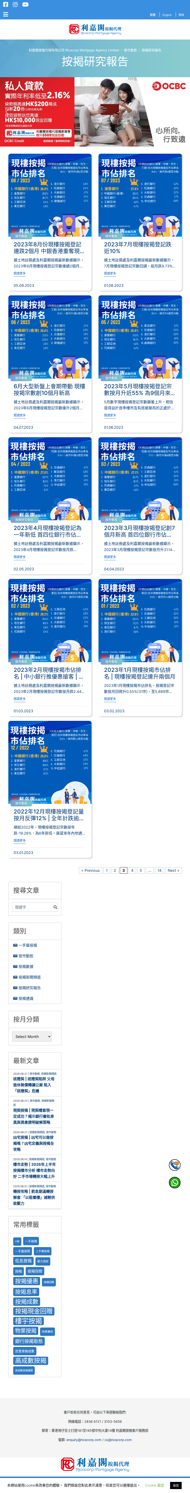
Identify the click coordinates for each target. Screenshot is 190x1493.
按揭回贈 (49, 1282)
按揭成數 (26, 1301)
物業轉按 (47, 1331)
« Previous (90, 870)
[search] (31, 907)
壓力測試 (42, 1261)
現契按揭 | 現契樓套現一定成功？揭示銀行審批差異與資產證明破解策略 (33, 1116)
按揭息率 (26, 1291)
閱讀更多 (20, 273)
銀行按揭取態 (29, 1341)
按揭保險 (35, 1271)
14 (160, 870)
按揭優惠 (26, 1281)
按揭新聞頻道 (30, 977)
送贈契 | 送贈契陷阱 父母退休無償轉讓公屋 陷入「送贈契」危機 (33, 1085)
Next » (173, 870)
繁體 (152, 15)
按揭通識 (26, 998)
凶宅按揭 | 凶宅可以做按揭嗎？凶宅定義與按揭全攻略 (33, 1143)
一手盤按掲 (22, 1251)
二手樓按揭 (43, 1251)
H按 (17, 1241)
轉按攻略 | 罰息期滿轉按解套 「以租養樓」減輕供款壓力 (34, 1197)
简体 (181, 15)
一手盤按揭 (28, 945)
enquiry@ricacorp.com (83, 1440)
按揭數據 (26, 966)
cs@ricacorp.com (118, 1440)
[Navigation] (5, 14)
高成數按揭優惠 (24, 1370)
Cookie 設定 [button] (154, 1485)
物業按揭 (25, 1330)
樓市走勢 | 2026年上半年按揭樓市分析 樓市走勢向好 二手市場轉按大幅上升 (34, 1170)
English (167, 15)
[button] (95, 112)
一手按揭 (31, 1241)
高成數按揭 (30, 1361)
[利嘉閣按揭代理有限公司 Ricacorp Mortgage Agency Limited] (95, 29)
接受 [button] (176, 1485)
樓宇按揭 (28, 1321)
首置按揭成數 (25, 1351)
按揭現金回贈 (34, 1311)
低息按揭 (23, 1260)
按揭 (18, 1271)
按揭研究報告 (24, 519)
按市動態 (21, 236)
